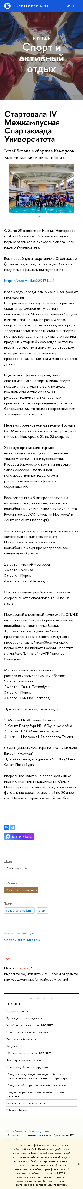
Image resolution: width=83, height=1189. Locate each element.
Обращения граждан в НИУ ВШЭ (28, 1053)
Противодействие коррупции (27, 1067)
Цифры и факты (17, 1011)
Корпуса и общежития (21, 1039)
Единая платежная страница (25, 1103)
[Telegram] (12, 827)
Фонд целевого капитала (23, 1060)
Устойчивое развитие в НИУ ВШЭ (29, 1025)
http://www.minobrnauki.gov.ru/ (27, 1131)
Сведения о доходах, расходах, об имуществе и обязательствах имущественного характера (40, 1076)
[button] (75, 188)
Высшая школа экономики (31, 6)
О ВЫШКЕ (14, 1004)
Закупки (11, 1046)
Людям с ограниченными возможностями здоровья (35, 1094)
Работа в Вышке (17, 1110)
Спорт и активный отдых (41, 57)
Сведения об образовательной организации (37, 1085)
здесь (66, 1157)
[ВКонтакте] (6, 827)
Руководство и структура (24, 1018)
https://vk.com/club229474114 (29, 280)
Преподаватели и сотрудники (27, 1032)
